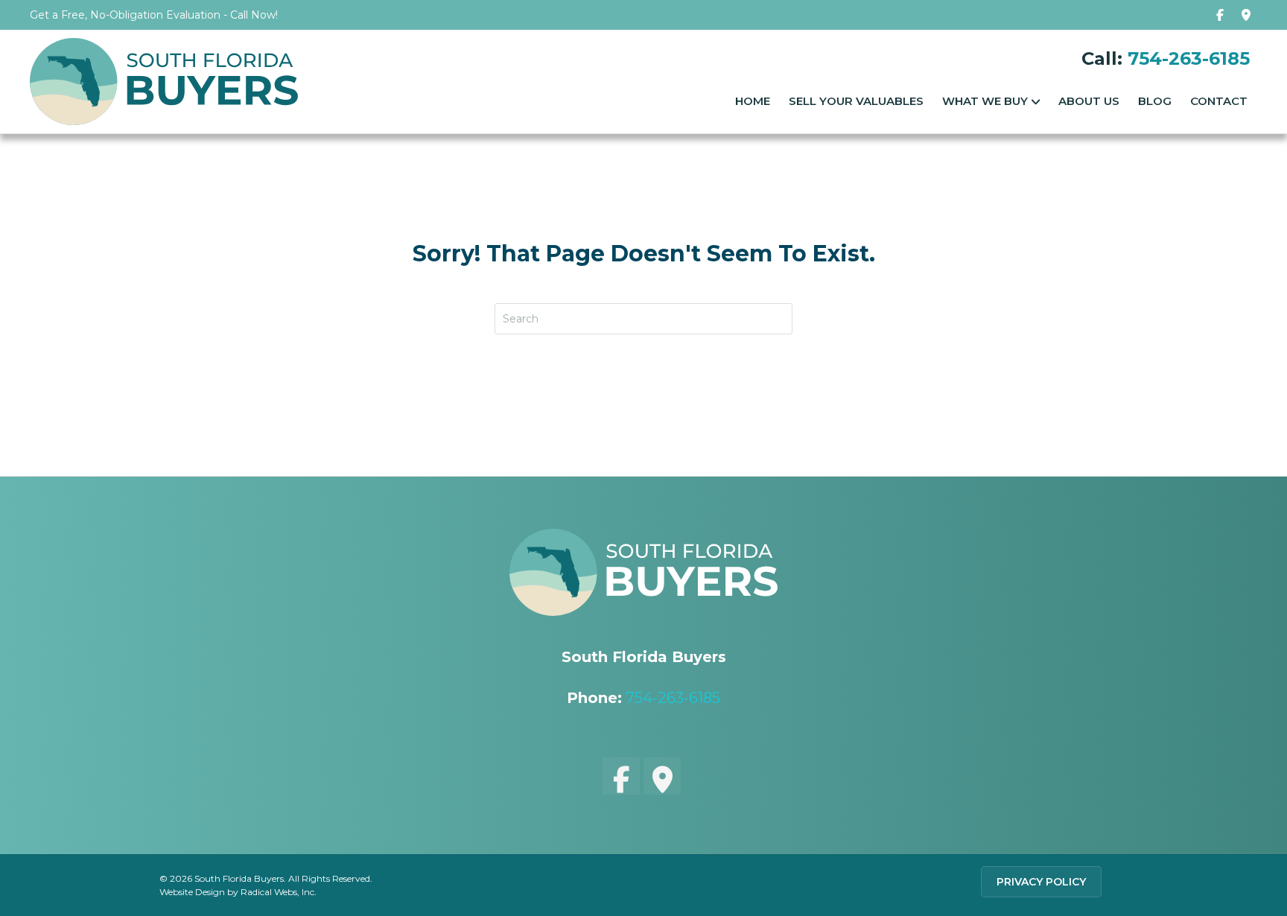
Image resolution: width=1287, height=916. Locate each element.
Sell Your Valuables (856, 101)
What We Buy (985, 101)
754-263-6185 (1189, 58)
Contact (1219, 101)
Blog (1155, 101)
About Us (1088, 101)
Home (752, 101)
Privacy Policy (1041, 881)
